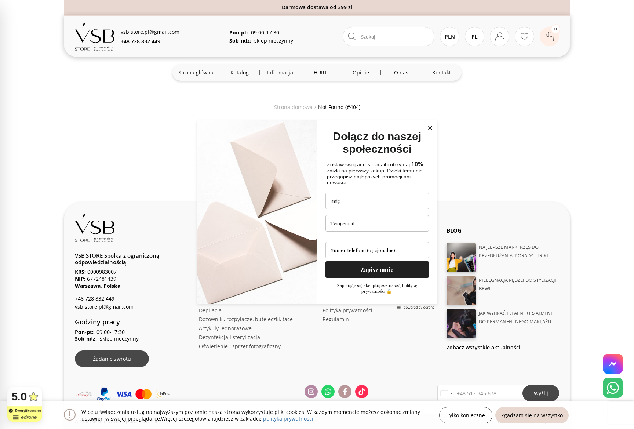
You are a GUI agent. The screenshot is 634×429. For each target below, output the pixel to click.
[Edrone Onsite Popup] (317, 214)
